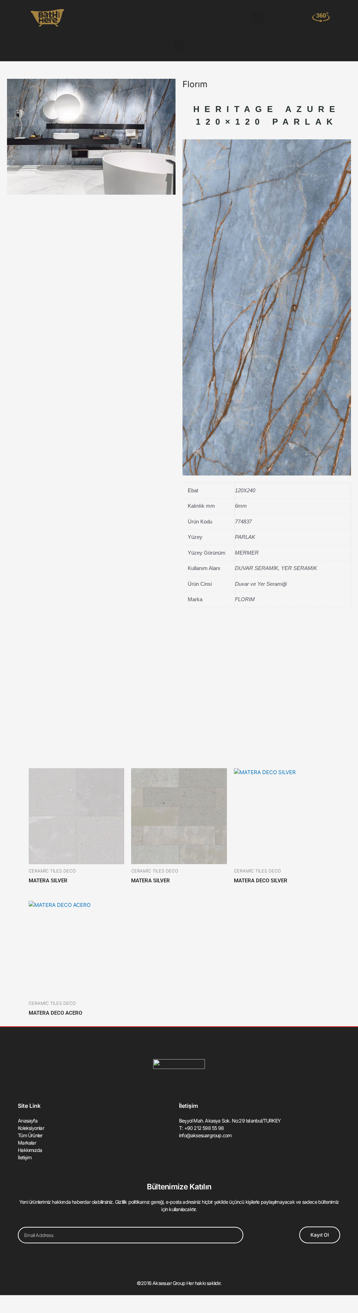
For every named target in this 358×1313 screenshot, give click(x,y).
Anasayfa (27, 1121)
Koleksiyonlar (31, 1128)
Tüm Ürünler (30, 1135)
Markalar (27, 1143)
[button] (257, 17)
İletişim (24, 1157)
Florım (194, 84)
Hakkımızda (30, 1150)
